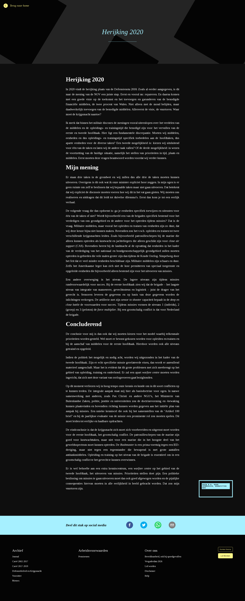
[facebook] (129, 525)
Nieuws (15, 580)
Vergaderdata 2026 (153, 561)
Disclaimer (150, 571)
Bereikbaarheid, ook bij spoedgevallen (163, 556)
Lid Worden (225, 556)
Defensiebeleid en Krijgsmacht (27, 571)
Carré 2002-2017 (20, 561)
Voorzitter (17, 576)
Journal (15, 556)
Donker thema (225, 549)
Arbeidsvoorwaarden (93, 550)
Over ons (151, 550)
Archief (17, 550)
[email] (172, 525)
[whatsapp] (158, 525)
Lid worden (150, 566)
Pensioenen (83, 556)
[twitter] (144, 525)
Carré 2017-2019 (20, 566)
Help (147, 576)
